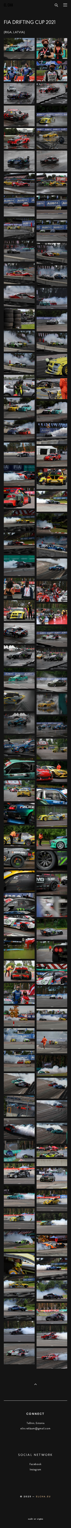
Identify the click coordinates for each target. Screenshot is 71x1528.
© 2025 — (28, 1496)
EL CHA (8, 5)
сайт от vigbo (35, 1519)
